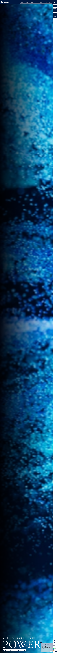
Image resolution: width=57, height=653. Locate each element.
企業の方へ (55, 13)
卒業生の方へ (54, 11)
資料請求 (54, 645)
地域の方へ (55, 16)
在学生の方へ (54, 8)
